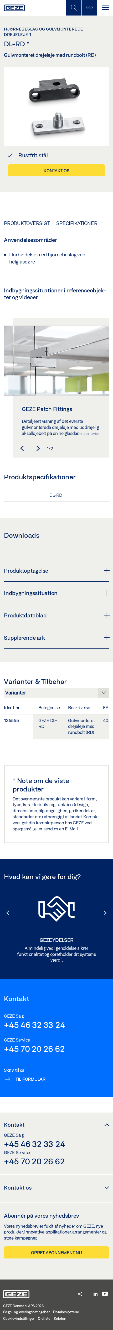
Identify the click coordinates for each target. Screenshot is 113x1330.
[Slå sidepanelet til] (105, 8)
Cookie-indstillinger (18, 1318)
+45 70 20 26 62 (34, 1048)
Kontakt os (56, 170)
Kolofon (60, 1318)
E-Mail (72, 828)
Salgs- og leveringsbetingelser (26, 1312)
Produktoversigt (27, 223)
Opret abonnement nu (56, 1252)
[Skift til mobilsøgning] (89, 8)
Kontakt (14, 1124)
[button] (22, 448)
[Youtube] (105, 1294)
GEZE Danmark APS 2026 (23, 1306)
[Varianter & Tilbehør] (56, 694)
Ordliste (44, 1318)
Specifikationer (76, 223)
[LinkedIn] (95, 1294)
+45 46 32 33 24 (34, 1024)
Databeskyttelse (66, 1312)
